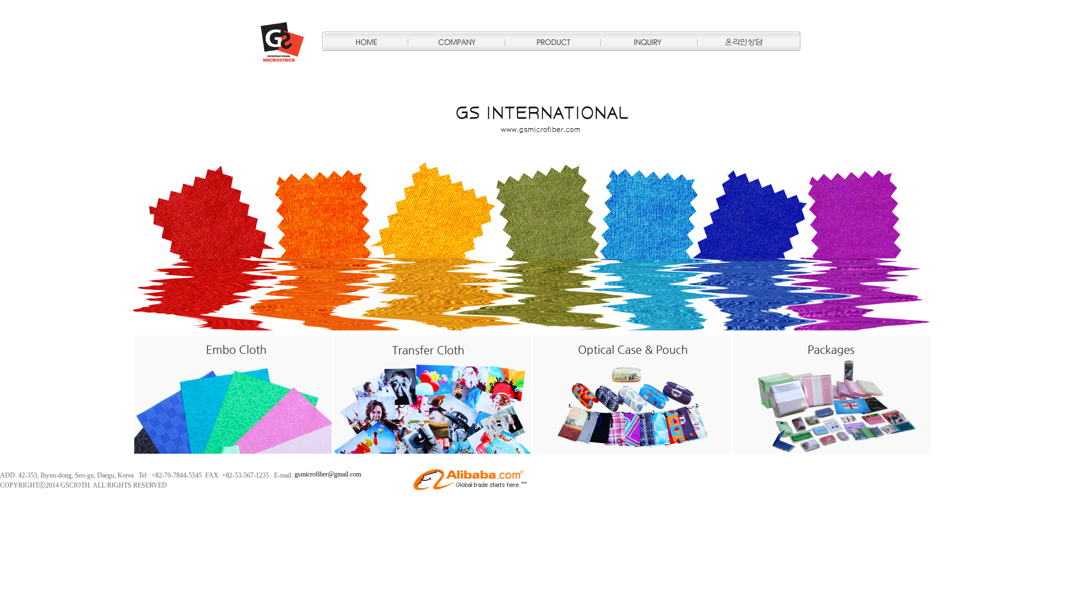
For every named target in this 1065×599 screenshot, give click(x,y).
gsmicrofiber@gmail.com (328, 474)
